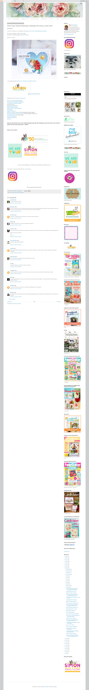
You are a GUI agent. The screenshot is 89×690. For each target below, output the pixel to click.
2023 (66, 561)
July (67, 577)
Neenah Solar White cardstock (13, 112)
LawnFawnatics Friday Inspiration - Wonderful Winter (72, 631)
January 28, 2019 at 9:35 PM (15, 259)
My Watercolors (35, 19)
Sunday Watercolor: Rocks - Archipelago (71, 629)
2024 (66, 559)
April (67, 582)
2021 (66, 564)
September (68, 574)
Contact (51, 19)
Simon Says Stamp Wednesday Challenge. (38, 31)
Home (8, 19)
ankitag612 (12, 270)
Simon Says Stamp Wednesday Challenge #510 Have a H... (72, 595)
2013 (66, 646)
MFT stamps (25, 34)
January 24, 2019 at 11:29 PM (15, 252)
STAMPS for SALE (66, 19)
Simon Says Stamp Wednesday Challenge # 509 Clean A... (72, 605)
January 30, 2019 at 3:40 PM (15, 281)
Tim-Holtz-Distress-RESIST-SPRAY (14, 103)
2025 (66, 558)
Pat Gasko (12, 214)
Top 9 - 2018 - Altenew (70, 625)
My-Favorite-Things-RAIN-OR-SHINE (14, 100)
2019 (66, 567)
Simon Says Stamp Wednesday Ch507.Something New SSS (72, 636)
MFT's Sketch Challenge (70, 610)
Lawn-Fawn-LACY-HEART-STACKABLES (15, 102)
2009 (66, 653)
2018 (66, 638)
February (68, 585)
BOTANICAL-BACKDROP (12, 105)
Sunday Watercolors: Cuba (71, 591)
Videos (57, 19)
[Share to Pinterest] (30, 191)
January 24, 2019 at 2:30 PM (15, 236)
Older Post (59, 301)
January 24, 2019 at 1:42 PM (15, 218)
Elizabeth (12, 292)
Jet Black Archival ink (11, 114)
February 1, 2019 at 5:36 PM (15, 288)
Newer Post (9, 301)
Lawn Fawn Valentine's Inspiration (72, 613)
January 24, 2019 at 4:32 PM (15, 244)
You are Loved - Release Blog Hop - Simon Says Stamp (73, 616)
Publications (44, 19)
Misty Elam (12, 206)
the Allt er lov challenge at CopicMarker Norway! (26, 81)
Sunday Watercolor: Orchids (71, 599)
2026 (66, 556)
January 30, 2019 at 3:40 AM (15, 273)
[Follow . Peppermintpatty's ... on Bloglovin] (69, 545)
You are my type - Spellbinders (72, 626)
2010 (66, 651)
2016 (66, 641)
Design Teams (24, 19)
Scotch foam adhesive (11, 116)
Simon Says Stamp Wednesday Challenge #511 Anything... (72, 589)
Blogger (55, 686)
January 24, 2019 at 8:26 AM (15, 211)
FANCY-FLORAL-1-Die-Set (12, 107)
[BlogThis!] (26, 191)
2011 (66, 650)
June (67, 579)
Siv (10, 263)
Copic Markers (10, 109)
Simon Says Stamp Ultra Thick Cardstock (15, 113)
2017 (66, 640)
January (67, 587)
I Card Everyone (13, 240)
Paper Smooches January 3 (71, 601)
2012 (66, 648)
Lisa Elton (12, 199)
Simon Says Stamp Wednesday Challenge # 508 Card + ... (72, 620)
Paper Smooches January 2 (71, 618)
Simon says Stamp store (20, 98)
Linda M (11, 248)
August (67, 575)
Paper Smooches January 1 (71, 633)
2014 (66, 645)
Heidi (11, 277)
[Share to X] (27, 191)
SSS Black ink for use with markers (14, 108)
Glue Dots (9, 118)
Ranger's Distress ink (11, 111)
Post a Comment (12, 299)
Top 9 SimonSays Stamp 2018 (71, 607)
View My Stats (66, 551)
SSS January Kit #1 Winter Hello (72, 603)
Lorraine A (12, 228)
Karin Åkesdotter (74, 25)
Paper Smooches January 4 (71, 592)
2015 (66, 643)
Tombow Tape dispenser (12, 117)
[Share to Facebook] (28, 191)
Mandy (11, 221)
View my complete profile (68, 34)
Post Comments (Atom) (16, 303)
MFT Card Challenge (70, 612)
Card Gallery (16, 19)
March (67, 583)
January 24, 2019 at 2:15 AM (15, 203)
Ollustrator (47, 686)
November (68, 570)
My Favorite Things (13, 192)
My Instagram (28, 169)
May (67, 580)
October (67, 572)
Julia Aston (12, 256)
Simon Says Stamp (20, 192)
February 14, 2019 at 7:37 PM (15, 296)
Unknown (12, 285)
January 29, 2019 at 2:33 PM (15, 266)
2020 (66, 566)
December (68, 569)
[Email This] (24, 191)
